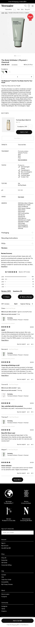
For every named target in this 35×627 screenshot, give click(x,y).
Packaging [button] (5, 233)
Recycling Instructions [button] (9, 238)
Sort (16, 304)
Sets (22, 9)
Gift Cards (4, 562)
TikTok (3, 609)
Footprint (4, 596)
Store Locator (5, 594)
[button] (3, 34)
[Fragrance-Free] (9, 72)
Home (2, 12)
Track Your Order (6, 579)
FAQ (2, 577)
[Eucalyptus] (2, 72)
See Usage (21, 197)
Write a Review (28, 297)
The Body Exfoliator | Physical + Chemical (17, 319)
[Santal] (6, 72)
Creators (4, 611)
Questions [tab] (17, 291)
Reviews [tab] (6, 291)
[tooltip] (13, 253)
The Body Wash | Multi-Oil (23, 120)
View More (17, 138)
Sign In (3, 543)
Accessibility (4, 582)
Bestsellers (8, 9)
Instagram (4, 606)
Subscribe (4, 560)
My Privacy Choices (7, 584)
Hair (18, 9)
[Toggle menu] (32, 5)
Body (14, 9)
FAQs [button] (3, 243)
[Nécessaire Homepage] (7, 6)
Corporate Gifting (6, 565)
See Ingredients (22, 160)
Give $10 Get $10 (6, 548)
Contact (3, 575)
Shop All (27, 9)
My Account (4, 546)
